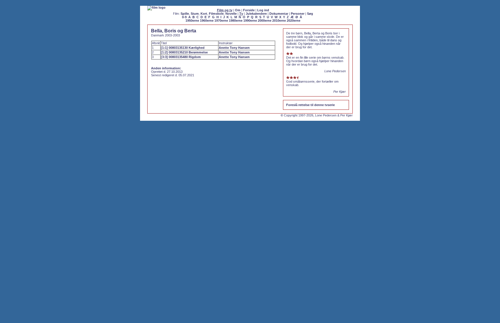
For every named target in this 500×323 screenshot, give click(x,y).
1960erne (207, 20)
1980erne (235, 20)
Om (237, 10)
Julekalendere (256, 13)
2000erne (264, 20)
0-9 (184, 17)
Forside (249, 10)
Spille (185, 13)
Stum (195, 13)
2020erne (293, 20)
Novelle (231, 13)
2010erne (279, 20)
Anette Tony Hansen (234, 47)
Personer (297, 13)
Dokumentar (278, 13)
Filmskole (216, 13)
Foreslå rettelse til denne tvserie (310, 105)
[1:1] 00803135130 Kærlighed (183, 47)
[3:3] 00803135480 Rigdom (181, 57)
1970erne (221, 20)
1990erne (250, 20)
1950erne (192, 20)
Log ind (263, 10)
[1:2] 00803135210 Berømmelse (184, 52)
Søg (310, 13)
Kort (204, 13)
